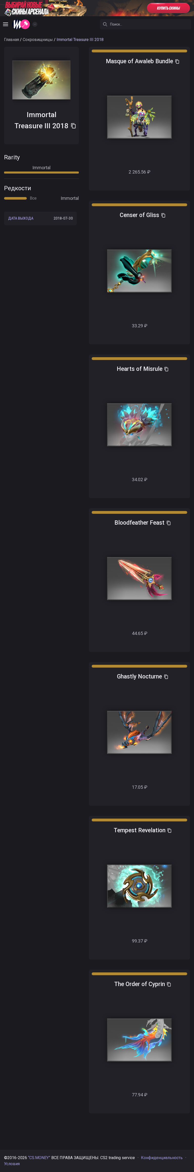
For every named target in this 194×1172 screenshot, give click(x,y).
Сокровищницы (38, 39)
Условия (12, 1163)
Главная (11, 39)
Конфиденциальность (162, 1157)
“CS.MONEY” (39, 1157)
